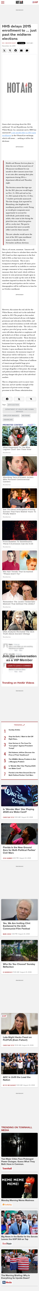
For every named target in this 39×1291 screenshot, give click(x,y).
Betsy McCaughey (9, 1085)
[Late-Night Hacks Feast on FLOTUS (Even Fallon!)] (19, 1024)
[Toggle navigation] (2, 2)
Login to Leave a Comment (19, 666)
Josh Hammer (7, 858)
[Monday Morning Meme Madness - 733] (19, 1186)
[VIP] (35, 2)
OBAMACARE (8, 420)
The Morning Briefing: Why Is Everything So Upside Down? (15, 1276)
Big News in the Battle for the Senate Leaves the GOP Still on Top (19, 1238)
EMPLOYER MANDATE (11, 416)
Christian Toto (8, 817)
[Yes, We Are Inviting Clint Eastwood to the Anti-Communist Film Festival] (19, 910)
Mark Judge (7, 934)
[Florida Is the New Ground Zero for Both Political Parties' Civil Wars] (19, 834)
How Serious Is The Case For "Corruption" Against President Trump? (21, 745)
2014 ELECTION (13, 405)
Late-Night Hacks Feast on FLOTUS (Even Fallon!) (17, 1038)
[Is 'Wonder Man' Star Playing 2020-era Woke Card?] (19, 795)
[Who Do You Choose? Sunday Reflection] (19, 950)
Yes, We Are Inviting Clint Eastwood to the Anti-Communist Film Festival (16, 926)
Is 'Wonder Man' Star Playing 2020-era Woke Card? (18, 810)
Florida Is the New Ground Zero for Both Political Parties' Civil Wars (19, 850)
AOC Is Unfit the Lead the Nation (17, 1078)
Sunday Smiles (14, 730)
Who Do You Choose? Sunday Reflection (19, 965)
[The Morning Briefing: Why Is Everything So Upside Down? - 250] (19, 1261)
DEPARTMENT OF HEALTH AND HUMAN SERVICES (19, 410)
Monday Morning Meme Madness (17, 1200)
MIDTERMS (26, 416)
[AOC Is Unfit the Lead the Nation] (19, 1063)
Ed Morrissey (9, 43)
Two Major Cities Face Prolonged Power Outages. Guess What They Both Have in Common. (18, 1161)
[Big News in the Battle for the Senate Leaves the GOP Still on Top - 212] (19, 1222)
